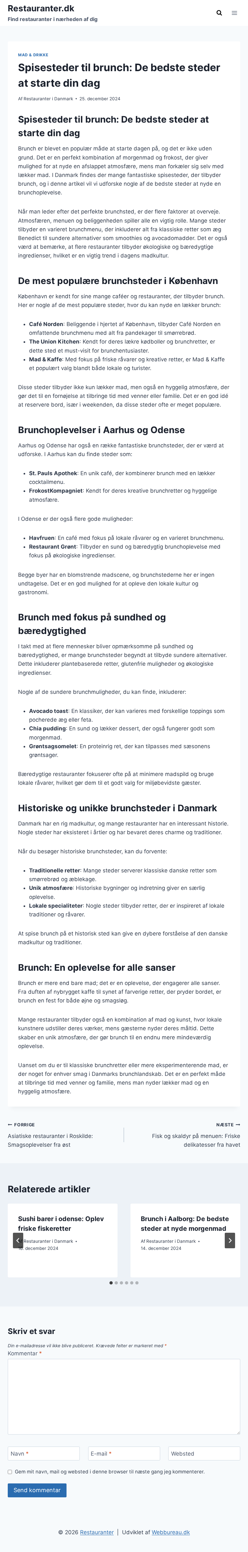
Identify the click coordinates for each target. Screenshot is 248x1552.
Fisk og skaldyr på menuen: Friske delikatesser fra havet (196, 1135)
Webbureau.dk (171, 1532)
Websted (182, 1453)
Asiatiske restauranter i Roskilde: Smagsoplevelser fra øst (50, 1135)
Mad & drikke (33, 54)
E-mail (101, 1453)
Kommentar (25, 1353)
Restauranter (97, 1532)
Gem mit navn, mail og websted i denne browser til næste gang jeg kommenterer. (110, 1472)
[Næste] (230, 1240)
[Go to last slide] (18, 1240)
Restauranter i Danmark (48, 98)
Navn (20, 1453)
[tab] (111, 1282)
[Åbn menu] (234, 13)
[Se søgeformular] (219, 13)
